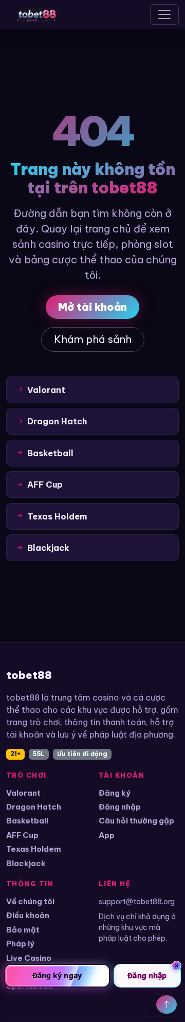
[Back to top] (166, 1004)
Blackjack (26, 863)
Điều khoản (27, 915)
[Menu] (164, 14)
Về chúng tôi (30, 901)
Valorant (23, 793)
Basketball (27, 821)
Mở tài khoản (92, 306)
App (107, 835)
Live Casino (28, 958)
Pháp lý (20, 943)
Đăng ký (115, 793)
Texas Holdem (33, 849)
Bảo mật (23, 930)
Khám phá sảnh (93, 339)
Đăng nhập (120, 807)
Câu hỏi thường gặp (136, 821)
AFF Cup (22, 835)
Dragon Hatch (33, 807)
